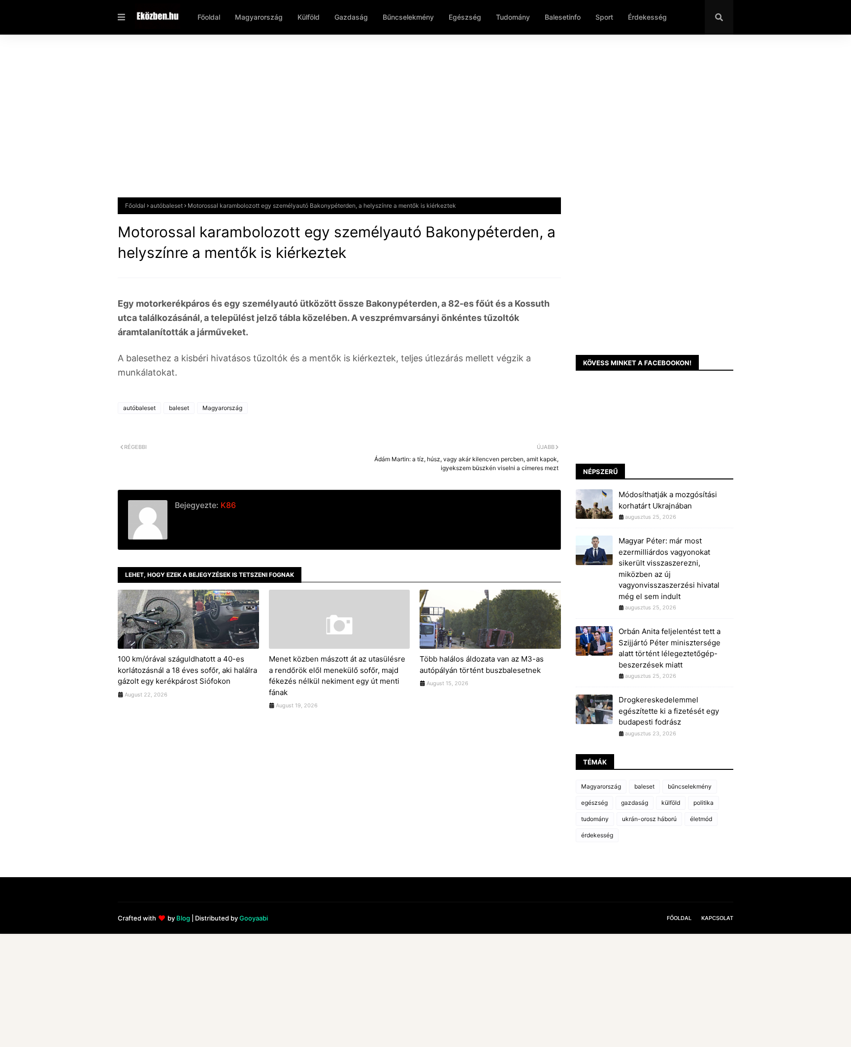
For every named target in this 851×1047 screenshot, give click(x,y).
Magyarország (222, 408)
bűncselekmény (690, 786)
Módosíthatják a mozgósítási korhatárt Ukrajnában (668, 500)
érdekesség (597, 835)
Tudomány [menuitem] (513, 17)
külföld (670, 802)
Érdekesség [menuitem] (647, 17)
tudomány (595, 819)
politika (703, 802)
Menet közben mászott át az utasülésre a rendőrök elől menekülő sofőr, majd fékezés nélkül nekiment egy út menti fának (337, 675)
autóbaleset (166, 205)
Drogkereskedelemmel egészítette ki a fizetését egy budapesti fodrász (669, 711)
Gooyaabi (253, 918)
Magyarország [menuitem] (259, 17)
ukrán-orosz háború (649, 819)
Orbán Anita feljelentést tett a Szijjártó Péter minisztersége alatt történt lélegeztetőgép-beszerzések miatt (669, 648)
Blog (183, 918)
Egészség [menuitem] (465, 17)
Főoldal (135, 205)
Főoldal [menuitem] (208, 17)
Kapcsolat (717, 918)
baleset (179, 408)
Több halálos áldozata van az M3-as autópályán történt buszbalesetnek (482, 664)
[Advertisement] (413, 123)
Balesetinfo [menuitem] (563, 17)
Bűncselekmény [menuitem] (408, 17)
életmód (701, 819)
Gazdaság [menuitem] (351, 17)
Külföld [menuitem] (308, 17)
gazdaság (634, 802)
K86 (227, 505)
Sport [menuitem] (604, 17)
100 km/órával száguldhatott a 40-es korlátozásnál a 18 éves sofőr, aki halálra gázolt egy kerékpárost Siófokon (187, 670)
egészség (594, 802)
